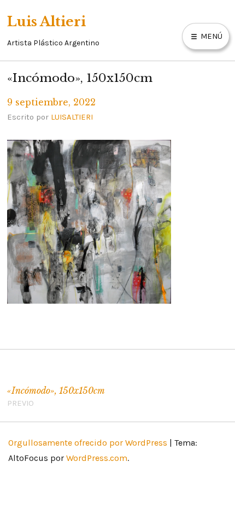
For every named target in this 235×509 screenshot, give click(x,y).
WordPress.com (96, 458)
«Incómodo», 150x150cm (56, 397)
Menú (210, 36)
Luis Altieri (46, 21)
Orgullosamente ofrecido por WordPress (87, 442)
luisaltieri (72, 117)
